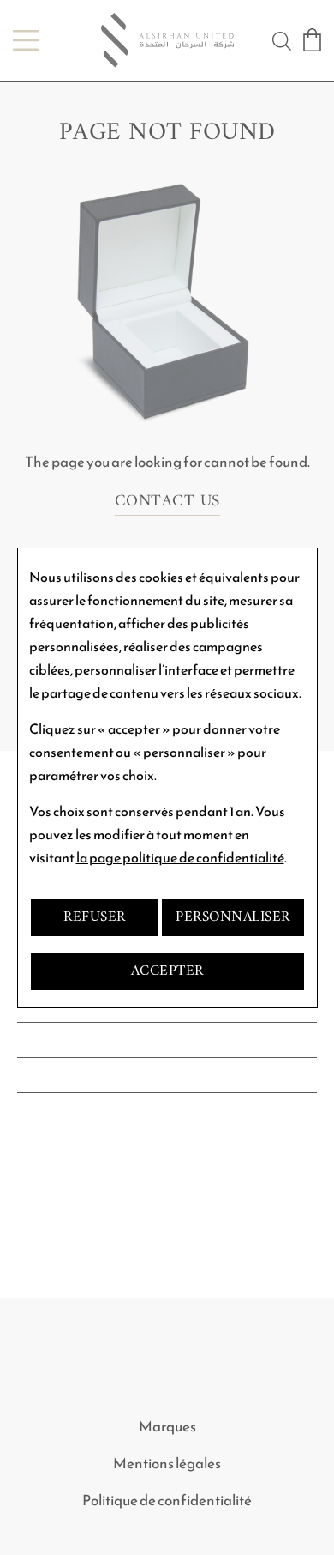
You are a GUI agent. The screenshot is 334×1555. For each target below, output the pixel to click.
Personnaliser (233, 917)
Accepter (167, 971)
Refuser (94, 917)
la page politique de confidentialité (180, 858)
